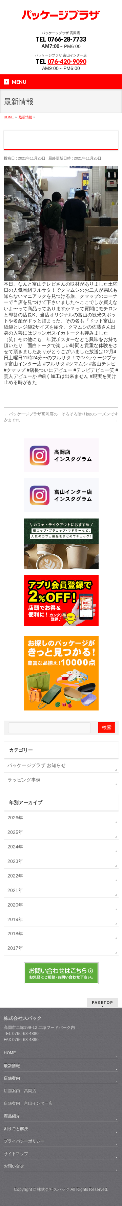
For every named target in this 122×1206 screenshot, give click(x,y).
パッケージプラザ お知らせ (36, 765)
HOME (10, 1053)
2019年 (15, 919)
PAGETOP (102, 1002)
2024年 (15, 846)
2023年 (15, 861)
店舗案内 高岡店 (20, 1090)
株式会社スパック (23, 1018)
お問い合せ (14, 1166)
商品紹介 (12, 1116)
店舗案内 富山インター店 (28, 1103)
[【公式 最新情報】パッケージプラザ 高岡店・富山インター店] (61, 14)
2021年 (15, 890)
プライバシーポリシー (24, 1141)
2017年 (15, 948)
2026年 (15, 817)
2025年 (15, 832)
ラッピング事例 (24, 779)
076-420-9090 (66, 61)
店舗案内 (12, 1078)
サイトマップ (16, 1153)
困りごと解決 (16, 1128)
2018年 (15, 933)
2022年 (15, 875)
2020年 (15, 905)
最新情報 (12, 1065)
